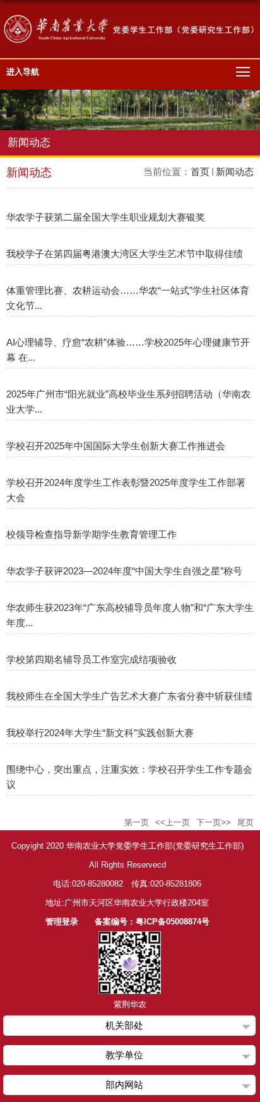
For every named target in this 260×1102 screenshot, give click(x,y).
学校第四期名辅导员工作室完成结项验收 (91, 659)
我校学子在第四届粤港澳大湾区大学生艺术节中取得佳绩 (124, 253)
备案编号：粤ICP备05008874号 (152, 921)
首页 (200, 171)
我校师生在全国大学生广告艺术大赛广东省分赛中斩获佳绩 (129, 696)
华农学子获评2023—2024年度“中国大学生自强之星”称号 (124, 571)
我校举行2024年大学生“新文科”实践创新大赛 (100, 732)
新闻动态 (235, 171)
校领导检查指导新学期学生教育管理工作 (91, 534)
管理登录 (61, 921)
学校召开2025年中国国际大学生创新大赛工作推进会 (115, 445)
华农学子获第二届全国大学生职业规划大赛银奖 (105, 217)
